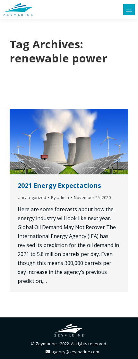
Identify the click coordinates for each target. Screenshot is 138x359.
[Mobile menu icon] (129, 9)
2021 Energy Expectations (59, 185)
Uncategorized (32, 197)
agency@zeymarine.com (75, 352)
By (60, 197)
